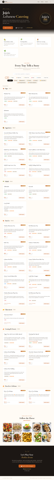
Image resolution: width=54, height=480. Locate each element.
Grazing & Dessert (21, 82)
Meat (32, 77)
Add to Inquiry (21, 104)
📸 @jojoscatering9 (27, 468)
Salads (29, 80)
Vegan (12, 77)
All (7, 77)
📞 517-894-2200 (29, 27)
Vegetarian (18, 77)
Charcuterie (42, 80)
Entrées (35, 80)
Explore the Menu (8, 27)
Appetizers (22, 80)
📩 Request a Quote (19, 27)
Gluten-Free (26, 77)
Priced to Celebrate (32, 82)
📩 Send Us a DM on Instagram (27, 466)
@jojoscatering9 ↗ (27, 420)
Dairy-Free (45, 77)
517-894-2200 (27, 470)
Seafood (39, 77)
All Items (10, 80)
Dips (15, 80)
